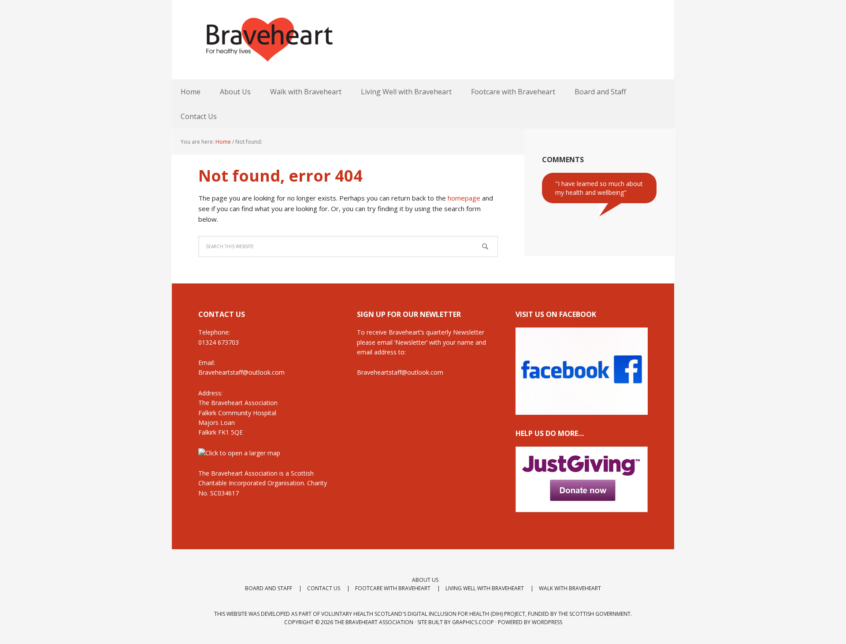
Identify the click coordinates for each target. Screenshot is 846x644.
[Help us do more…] (582, 479)
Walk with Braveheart (570, 588)
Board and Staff (268, 588)
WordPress (547, 622)
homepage (464, 198)
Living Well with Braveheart (484, 588)
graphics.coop (473, 622)
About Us (425, 580)
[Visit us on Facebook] (582, 410)
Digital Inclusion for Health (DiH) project (466, 614)
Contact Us (323, 588)
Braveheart (268, 40)
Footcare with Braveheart (392, 588)
